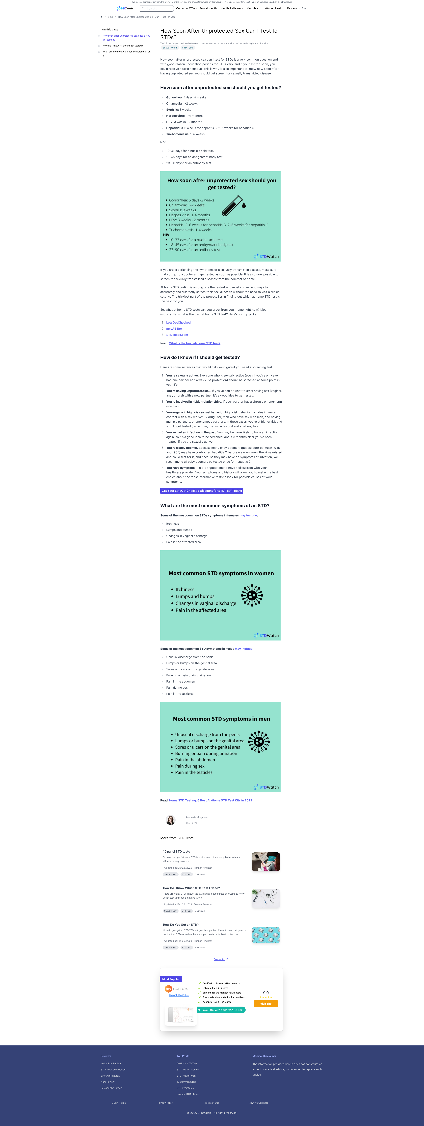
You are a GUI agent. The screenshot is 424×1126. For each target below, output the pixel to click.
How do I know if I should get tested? (123, 45)
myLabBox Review (111, 1063)
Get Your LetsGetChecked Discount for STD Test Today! (202, 490)
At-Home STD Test (187, 1063)
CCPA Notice (119, 1102)
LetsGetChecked (178, 322)
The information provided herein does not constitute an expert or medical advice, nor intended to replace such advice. (287, 1069)
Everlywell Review (110, 1075)
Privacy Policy (165, 1102)
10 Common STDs (186, 1081)
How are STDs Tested (188, 1094)
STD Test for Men (186, 1075)
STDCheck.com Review (113, 1069)
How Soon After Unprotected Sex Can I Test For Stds (146, 16)
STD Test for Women (188, 1069)
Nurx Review (107, 1081)
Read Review (179, 995)
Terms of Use (212, 1102)
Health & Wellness (232, 8)
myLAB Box (174, 328)
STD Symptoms (185, 1087)
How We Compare (258, 1102)
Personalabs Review (111, 1087)
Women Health (274, 8)
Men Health (254, 8)
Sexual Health (208, 8)
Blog (304, 8)
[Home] (102, 17)
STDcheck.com (177, 334)
